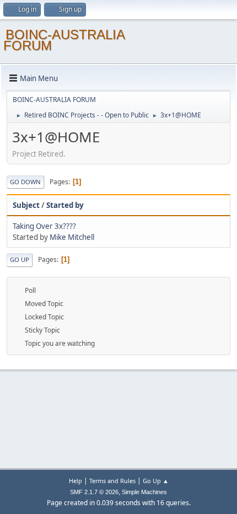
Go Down (25, 182)
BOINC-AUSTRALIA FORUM (64, 40)
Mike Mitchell (72, 237)
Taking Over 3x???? (44, 226)
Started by (65, 205)
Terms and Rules (112, 480)
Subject (26, 205)
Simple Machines (144, 492)
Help (75, 480)
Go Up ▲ (156, 480)
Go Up (19, 259)
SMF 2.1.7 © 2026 (94, 492)
